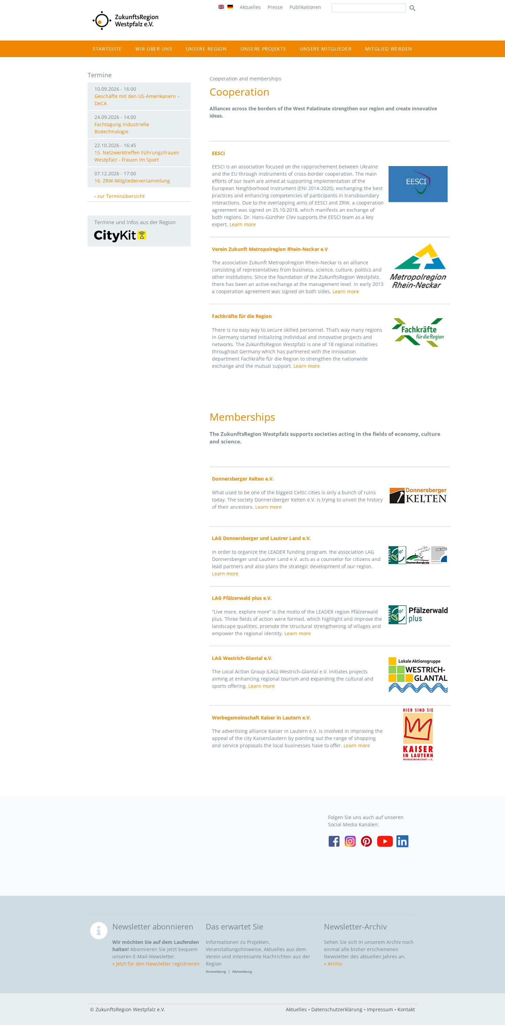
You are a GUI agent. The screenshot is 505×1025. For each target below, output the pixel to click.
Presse (275, 7)
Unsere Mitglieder (325, 48)
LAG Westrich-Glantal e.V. (242, 658)
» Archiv (333, 963)
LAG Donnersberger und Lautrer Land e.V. (261, 538)
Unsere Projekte (263, 48)
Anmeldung (217, 971)
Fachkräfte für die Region (242, 316)
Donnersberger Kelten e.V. (243, 478)
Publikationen (305, 7)
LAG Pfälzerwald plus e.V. (242, 598)
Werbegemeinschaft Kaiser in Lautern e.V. (261, 717)
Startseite (107, 48)
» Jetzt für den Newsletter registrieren (156, 963)
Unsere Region (206, 48)
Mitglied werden (389, 48)
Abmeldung (242, 971)
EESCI (218, 153)
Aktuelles (250, 7)
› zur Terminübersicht (119, 196)
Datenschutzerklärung (336, 1009)
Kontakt (406, 1009)
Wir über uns (153, 48)
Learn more (242, 224)
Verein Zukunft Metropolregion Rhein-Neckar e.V (270, 249)
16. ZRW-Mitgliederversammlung (132, 180)
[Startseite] (125, 29)
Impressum (380, 1009)
